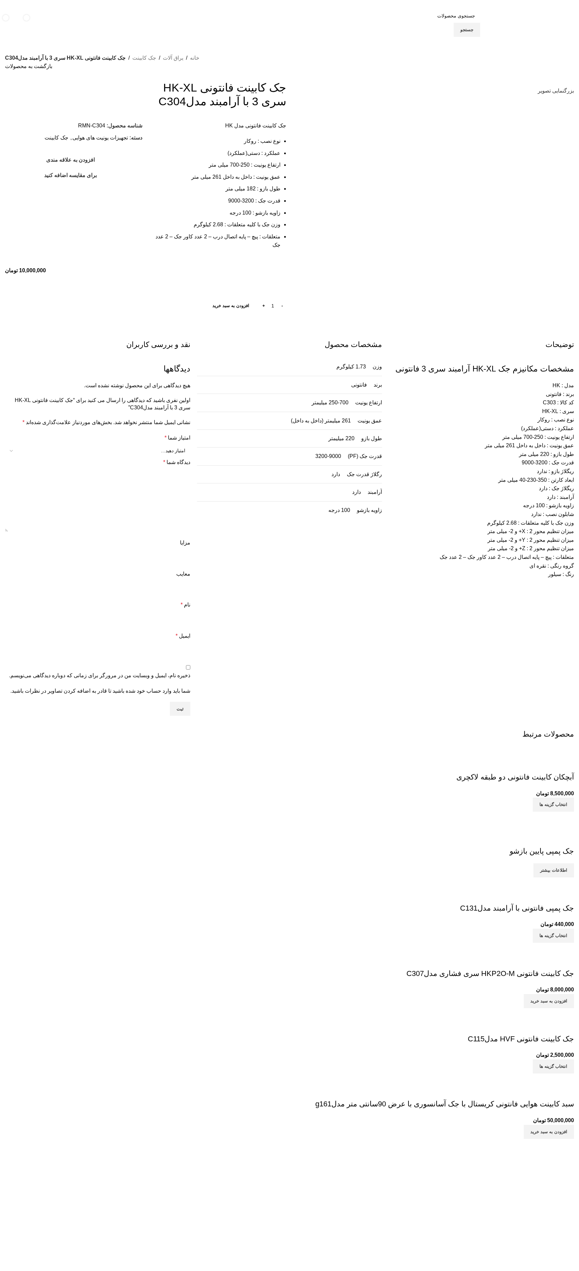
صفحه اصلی (418, 1195)
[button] (549, 1001)
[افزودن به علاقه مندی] (529, 763)
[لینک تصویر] (505, 1170)
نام (185, 605)
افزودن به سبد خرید (230, 305)
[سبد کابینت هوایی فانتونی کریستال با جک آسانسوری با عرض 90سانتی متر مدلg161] (514, 1078)
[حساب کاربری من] (53, 23)
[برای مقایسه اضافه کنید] (565, 763)
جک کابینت (144, 58)
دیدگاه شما (176, 462)
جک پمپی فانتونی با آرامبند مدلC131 (517, 908)
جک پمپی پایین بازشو (542, 851)
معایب (183, 574)
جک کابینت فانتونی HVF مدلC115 (521, 1039)
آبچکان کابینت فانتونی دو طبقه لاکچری (515, 777)
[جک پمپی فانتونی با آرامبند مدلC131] (543, 881)
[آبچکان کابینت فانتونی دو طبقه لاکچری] (529, 750)
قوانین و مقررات (413, 1218)
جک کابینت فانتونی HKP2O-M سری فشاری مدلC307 (490, 973)
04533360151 (257, 1209)
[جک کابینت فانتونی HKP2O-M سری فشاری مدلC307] (525, 947)
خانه (194, 58)
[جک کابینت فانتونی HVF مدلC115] (544, 1012)
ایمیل (183, 636)
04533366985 (219, 1209)
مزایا (185, 542)
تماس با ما (420, 1206)
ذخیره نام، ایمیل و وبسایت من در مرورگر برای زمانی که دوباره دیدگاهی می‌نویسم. (99, 675)
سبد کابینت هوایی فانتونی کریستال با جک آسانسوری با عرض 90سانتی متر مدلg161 (444, 1104)
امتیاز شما (177, 438)
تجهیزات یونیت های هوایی (100, 137)
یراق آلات (173, 58)
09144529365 (254, 1224)
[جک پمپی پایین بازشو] (548, 816)
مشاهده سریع (547, 763)
